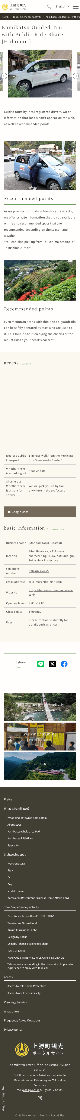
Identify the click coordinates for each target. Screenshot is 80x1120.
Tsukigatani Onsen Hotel (22, 923)
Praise (8, 799)
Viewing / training (15, 1002)
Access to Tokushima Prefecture (26, 986)
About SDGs (14, 824)
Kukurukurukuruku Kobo (22, 930)
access (8, 977)
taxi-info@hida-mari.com (45, 582)
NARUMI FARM (16, 951)
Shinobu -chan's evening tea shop (27, 944)
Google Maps (20, 512)
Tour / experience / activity (21, 907)
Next (76, 76)
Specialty (13, 845)
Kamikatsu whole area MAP (24, 831)
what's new (11, 1011)
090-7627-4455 (39, 571)
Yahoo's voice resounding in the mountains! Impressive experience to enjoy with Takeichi (40, 966)
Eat (9, 877)
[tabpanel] (40, 73)
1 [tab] (37, 102)
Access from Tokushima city (24, 993)
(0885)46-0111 (30, 1090)
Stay (10, 870)
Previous (4, 76)
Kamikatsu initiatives (20, 838)
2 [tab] (43, 102)
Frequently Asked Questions (22, 1020)
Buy (9, 884)
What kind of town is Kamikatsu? (27, 818)
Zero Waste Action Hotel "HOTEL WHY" (30, 916)
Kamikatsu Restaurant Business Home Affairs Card (38, 898)
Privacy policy (13, 1029)
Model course (15, 891)
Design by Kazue (17, 937)
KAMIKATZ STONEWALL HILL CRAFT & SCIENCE (35, 957)
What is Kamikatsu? (16, 808)
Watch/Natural (16, 863)
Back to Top (3, 1102)
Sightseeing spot (15, 854)
